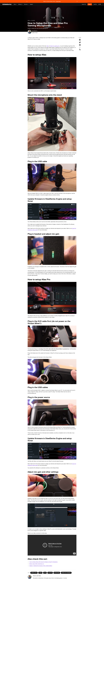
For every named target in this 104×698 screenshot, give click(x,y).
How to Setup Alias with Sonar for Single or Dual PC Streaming (43, 561)
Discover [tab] (25, 4)
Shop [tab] (15, 4)
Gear (29, 20)
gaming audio (34, 572)
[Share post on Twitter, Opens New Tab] (80, 42)
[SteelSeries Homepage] (7, 4)
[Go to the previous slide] (27, 1)
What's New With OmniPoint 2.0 (36, 563)
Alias (47, 46)
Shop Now (58, 1)
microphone (56, 572)
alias (45, 572)
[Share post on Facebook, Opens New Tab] (80, 40)
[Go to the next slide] (77, 1)
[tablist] (21, 4)
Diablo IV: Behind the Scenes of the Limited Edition (40, 565)
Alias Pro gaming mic (55, 46)
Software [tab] (20, 4)
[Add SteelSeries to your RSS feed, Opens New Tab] (80, 49)
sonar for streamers (66, 572)
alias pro (50, 572)
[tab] (84, 4)
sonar (40, 572)
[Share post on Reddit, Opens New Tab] (80, 45)
